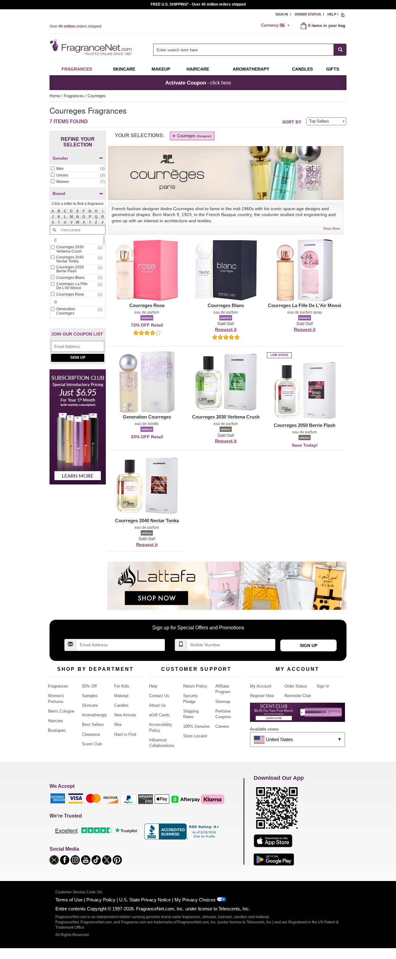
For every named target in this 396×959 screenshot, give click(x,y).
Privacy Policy (100, 899)
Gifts (332, 69)
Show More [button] (331, 228)
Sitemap (222, 701)
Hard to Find (125, 734)
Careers (222, 726)
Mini (118, 724)
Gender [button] (60, 158)
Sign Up (77, 357)
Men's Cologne (61, 711)
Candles (121, 705)
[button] (65, 211)
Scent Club (92, 744)
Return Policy (195, 686)
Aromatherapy (94, 715)
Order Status (308, 14)
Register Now (262, 695)
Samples (90, 695)
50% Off (89, 686)
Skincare (124, 69)
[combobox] (249, 50)
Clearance (91, 734)
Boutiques (57, 730)
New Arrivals (125, 715)
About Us (157, 705)
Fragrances (77, 69)
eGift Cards (159, 715)
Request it (226, 329)
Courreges (193, 135)
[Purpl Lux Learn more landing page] (297, 714)
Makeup (161, 69)
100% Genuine (196, 726)
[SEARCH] (340, 50)
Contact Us (159, 695)
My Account (260, 686)
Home (55, 95)
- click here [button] (198, 83)
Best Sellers (93, 724)
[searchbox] (243, 50)
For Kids (121, 686)
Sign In (281, 14)
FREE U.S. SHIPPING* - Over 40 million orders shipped (198, 4)
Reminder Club (297, 695)
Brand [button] (59, 193)
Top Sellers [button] (319, 121)
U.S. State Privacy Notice (145, 899)
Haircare (198, 69)
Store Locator (195, 736)
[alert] (276, 25)
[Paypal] (128, 798)
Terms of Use (69, 899)
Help (331, 14)
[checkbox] (77, 169)
